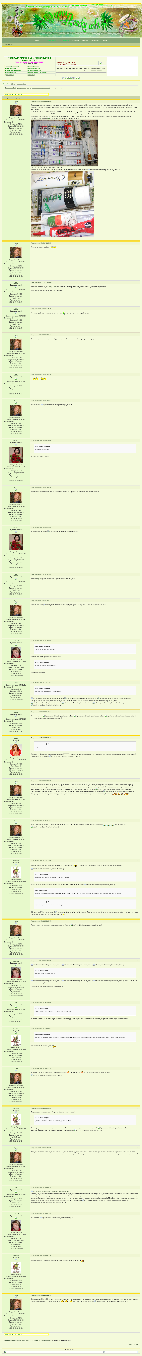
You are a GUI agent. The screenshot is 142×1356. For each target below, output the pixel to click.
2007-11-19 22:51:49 (45, 1068)
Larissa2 (16, 641)
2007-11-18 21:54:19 (45, 712)
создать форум (133, 1344)
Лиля (16, 101)
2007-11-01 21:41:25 (45, 309)
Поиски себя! (10, 88)
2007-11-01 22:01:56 (45, 335)
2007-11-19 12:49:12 (45, 1028)
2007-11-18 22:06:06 (45, 738)
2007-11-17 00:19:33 (45, 640)
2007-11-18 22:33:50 (45, 860)
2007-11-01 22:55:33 (45, 527)
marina (16, 441)
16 (19, 94)
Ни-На (16, 738)
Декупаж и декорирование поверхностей (33, 88)
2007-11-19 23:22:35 (45, 1148)
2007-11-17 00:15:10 (45, 600)
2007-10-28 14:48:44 (45, 282)
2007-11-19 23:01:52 (45, 1108)
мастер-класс (52, 287)
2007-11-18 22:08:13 (45, 820)
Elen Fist (16, 860)
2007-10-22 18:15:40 (45, 101)
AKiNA (16, 283)
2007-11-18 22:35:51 (45, 921)
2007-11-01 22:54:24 (45, 487)
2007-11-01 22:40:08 (45, 440)
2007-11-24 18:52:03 (45, 1255)
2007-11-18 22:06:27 (45, 781)
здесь (39, 579)
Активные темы (9, 44)
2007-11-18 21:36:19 (45, 682)
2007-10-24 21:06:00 (45, 243)
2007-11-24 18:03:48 (45, 1213)
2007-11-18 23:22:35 (45, 961)
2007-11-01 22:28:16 (45, 400)
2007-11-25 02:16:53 (45, 1295)
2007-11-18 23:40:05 (45, 1002)
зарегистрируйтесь (21, 84)
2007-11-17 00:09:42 (45, 574)
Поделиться (35, 101)
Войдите (13, 84)
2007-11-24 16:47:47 (45, 1187)
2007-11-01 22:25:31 (45, 374)
